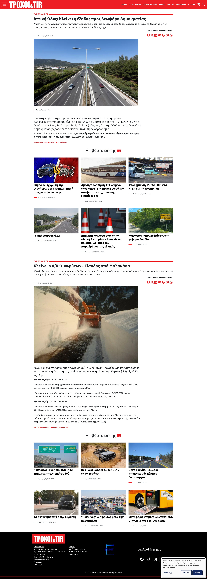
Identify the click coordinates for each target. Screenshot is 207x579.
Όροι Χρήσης (38, 565)
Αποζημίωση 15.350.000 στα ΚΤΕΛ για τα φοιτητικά (148, 187)
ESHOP (138, 4)
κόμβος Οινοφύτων (60, 427)
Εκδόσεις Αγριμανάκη (77, 549)
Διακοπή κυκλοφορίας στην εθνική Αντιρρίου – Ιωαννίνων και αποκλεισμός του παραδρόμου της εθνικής (101, 241)
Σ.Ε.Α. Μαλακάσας (42, 427)
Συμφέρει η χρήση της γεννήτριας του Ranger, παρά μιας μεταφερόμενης (53, 188)
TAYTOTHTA (73, 554)
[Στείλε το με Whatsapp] (171, 35)
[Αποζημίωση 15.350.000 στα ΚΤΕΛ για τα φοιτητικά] (151, 170)
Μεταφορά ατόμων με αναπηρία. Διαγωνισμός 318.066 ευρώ (151, 519)
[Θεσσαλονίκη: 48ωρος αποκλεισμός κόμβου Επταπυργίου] (151, 455)
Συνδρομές (38, 562)
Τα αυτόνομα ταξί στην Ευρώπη (55, 517)
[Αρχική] (26, 4)
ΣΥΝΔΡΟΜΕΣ (181, 4)
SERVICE (162, 4)
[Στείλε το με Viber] (167, 35)
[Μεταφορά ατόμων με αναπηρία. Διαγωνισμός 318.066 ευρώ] (151, 502)
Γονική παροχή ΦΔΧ (47, 235)
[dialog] (183, 568)
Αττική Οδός (62, 142)
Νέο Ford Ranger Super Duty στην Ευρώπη (100, 472)
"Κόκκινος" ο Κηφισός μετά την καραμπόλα (102, 519)
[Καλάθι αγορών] (198, 4)
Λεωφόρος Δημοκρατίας (45, 142)
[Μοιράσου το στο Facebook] (148, 35)
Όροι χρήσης (118, 573)
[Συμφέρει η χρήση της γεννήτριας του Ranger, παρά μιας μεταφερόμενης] (56, 170)
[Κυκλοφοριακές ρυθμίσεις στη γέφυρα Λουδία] (151, 221)
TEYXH (131, 4)
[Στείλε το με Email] (159, 35)
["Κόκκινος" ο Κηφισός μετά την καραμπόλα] (103, 502)
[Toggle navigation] (4, 4)
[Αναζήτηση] (203, 4)
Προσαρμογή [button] (167, 573)
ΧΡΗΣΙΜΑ (170, 4)
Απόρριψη (186, 573)
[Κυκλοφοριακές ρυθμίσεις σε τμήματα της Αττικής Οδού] (56, 455)
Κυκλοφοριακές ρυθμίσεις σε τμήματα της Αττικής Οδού (53, 472)
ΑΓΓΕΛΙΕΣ (191, 4)
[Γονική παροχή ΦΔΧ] (56, 221)
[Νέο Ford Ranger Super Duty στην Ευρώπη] (103, 455)
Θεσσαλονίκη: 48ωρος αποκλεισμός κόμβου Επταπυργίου (143, 473)
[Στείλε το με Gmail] (163, 35)
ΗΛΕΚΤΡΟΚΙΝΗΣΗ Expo (78, 552)
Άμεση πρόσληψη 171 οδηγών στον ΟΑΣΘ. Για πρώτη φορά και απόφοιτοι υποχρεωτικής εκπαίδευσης (102, 190)
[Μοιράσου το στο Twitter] (152, 35)
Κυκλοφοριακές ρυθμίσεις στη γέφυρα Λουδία (149, 237)
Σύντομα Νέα (41, 14)
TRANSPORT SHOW (149, 4)
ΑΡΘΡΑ (124, 4)
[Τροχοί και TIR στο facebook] (141, 559)
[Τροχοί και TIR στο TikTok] (148, 559)
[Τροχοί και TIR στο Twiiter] (155, 559)
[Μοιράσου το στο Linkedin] (155, 35)
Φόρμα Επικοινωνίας (41, 559)
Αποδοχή (197, 573)
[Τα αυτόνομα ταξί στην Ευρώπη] (56, 502)
